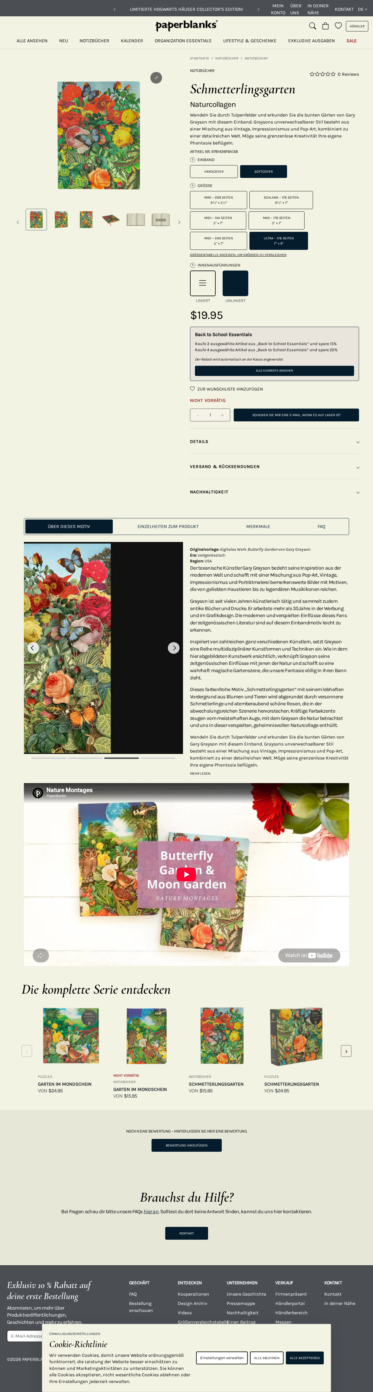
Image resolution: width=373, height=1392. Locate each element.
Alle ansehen (32, 40)
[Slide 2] (85, 758)
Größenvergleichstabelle (198, 1322)
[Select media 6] (160, 219)
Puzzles (45, 1077)
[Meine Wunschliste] (338, 26)
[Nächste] (258, 9)
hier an (151, 1211)
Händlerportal (290, 1303)
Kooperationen (193, 1294)
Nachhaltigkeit (242, 1312)
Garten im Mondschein (65, 1084)
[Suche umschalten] (312, 26)
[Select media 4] (111, 219)
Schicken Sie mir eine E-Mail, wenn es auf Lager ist (296, 415)
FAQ (133, 1294)
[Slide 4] (157, 758)
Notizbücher (94, 40)
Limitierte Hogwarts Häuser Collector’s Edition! (186, 9)
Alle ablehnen (266, 1358)
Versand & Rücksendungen (225, 466)
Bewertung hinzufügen (186, 1145)
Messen (283, 1322)
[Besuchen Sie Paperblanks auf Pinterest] (358, 1363)
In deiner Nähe (318, 9)
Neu (63, 40)
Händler (357, 26)
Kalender (132, 40)
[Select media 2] (61, 219)
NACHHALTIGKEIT (209, 491)
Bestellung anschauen (141, 1307)
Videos (185, 1312)
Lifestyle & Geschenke (250, 40)
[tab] (69, 527)
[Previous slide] (33, 648)
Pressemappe (241, 1303)
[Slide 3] (121, 758)
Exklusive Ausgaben (311, 40)
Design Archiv (192, 1303)
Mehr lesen (200, 773)
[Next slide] (174, 648)
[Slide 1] (49, 758)
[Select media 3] (86, 219)
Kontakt (344, 9)
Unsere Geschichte (246, 1294)
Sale (351, 40)
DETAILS (199, 441)
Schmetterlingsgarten (216, 1084)
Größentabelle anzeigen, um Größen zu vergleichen (238, 255)
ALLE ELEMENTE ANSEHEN (274, 370)
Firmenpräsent (291, 1294)
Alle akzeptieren (305, 1358)
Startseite (199, 58)
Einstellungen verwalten (222, 1358)
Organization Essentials (183, 40)
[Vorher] (114, 9)
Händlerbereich (291, 1312)
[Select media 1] (36, 219)
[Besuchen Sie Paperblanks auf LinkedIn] (338, 1363)
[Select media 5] (135, 219)
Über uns (296, 9)
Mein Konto (278, 9)
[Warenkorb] (325, 26)
